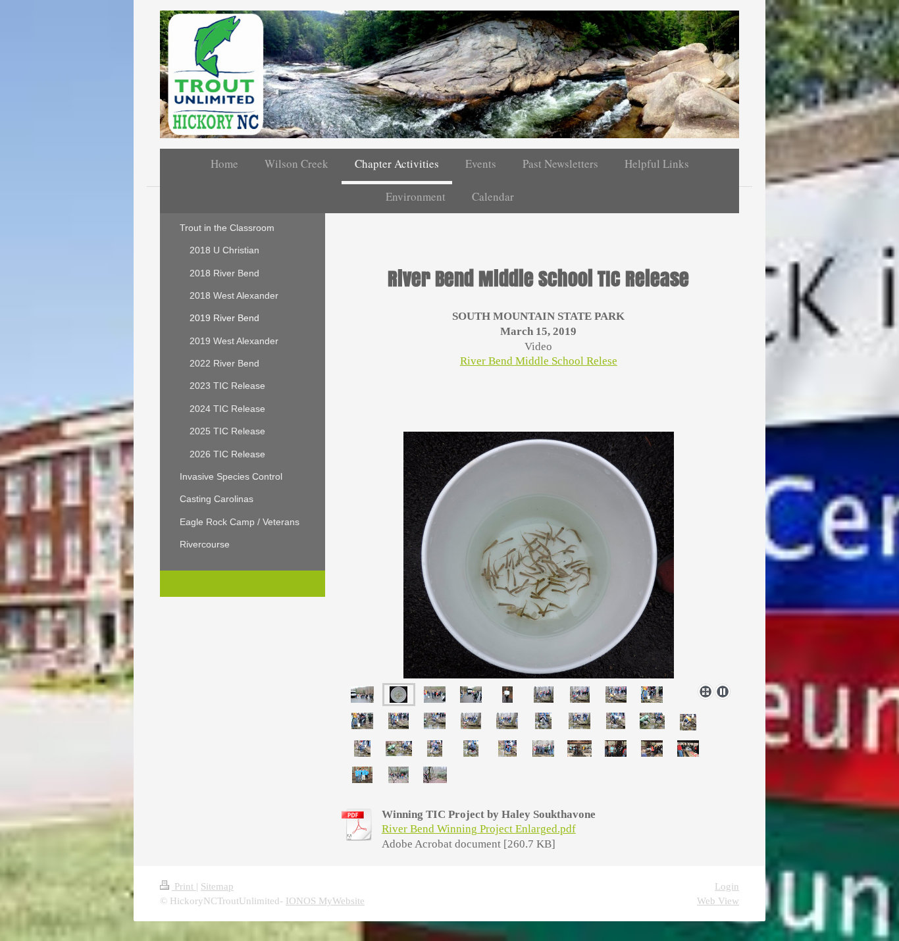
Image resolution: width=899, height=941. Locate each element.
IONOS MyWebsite (325, 900)
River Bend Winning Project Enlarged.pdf (479, 829)
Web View (718, 900)
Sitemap (217, 886)
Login (727, 886)
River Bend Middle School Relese (538, 361)
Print (184, 886)
